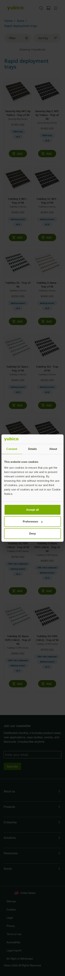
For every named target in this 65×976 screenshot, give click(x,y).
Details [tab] (32, 448)
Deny (32, 533)
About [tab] (53, 448)
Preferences (30, 521)
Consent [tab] (11, 448)
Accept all (32, 509)
